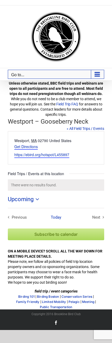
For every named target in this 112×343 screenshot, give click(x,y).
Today (56, 217)
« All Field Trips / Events (85, 128)
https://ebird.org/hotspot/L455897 (41, 154)
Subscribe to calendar (56, 234)
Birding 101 (26, 296)
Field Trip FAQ (67, 104)
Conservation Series (76, 296)
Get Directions (26, 146)
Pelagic (74, 302)
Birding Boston (48, 296)
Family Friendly (28, 302)
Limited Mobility (54, 302)
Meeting (88, 302)
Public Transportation (56, 307)
